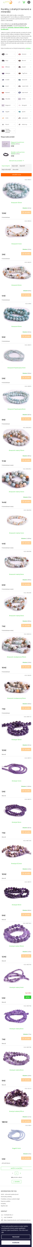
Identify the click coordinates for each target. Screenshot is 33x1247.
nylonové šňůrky (19, 27)
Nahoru (17, 1181)
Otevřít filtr (16, 174)
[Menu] (29, 2)
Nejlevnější (15, 166)
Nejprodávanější (6, 169)
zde (2, 1232)
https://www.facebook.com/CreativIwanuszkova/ (17, 1220)
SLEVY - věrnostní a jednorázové (9, 1194)
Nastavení (15, 1237)
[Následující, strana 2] (16, 1173)
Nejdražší (22, 166)
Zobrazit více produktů (15, 160)
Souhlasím (15, 1243)
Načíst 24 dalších (16, 1168)
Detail (28, 997)
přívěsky (28, 48)
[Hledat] (19, 2)
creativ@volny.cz (8, 1215)
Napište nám (4, 1206)
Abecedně (15, 169)
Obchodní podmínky (6, 1197)
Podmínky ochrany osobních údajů (10, 1199)
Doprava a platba (5, 1201)
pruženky (10, 27)
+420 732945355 (8, 1217)
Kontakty (3, 1204)
